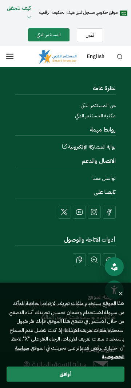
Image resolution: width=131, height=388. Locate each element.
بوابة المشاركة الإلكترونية (92, 147)
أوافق (66, 373)
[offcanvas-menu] (10, 56)
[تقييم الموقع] (114, 266)
